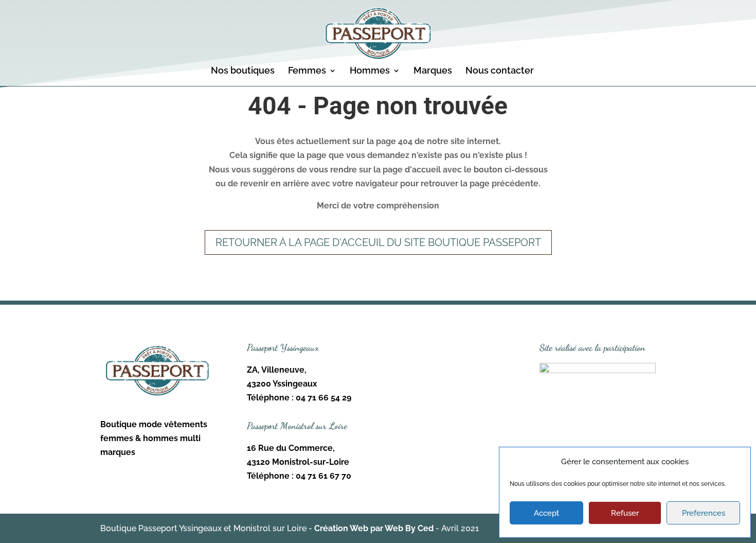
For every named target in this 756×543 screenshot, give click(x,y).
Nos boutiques (243, 71)
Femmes (307, 71)
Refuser (625, 513)
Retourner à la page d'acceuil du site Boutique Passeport (378, 242)
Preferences (703, 513)
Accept (546, 513)
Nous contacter (499, 71)
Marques (432, 71)
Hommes (370, 71)
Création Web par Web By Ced (374, 528)
